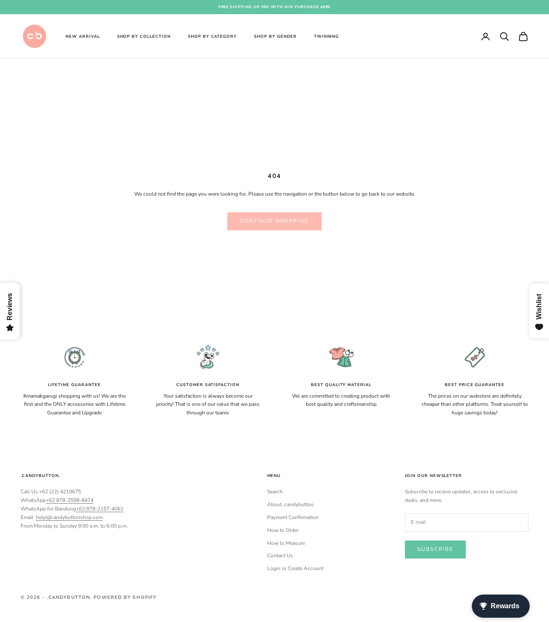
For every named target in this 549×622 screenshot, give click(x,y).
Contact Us (280, 555)
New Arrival (83, 36)
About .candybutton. (291, 504)
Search (275, 491)
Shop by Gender (275, 36)
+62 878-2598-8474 (70, 500)
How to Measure (286, 543)
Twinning (326, 36)
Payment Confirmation (293, 517)
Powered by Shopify (125, 597)
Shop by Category (212, 36)
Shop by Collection (144, 36)
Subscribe (435, 549)
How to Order (283, 530)
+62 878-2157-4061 (100, 508)
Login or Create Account (295, 568)
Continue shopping (275, 220)
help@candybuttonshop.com (69, 517)
